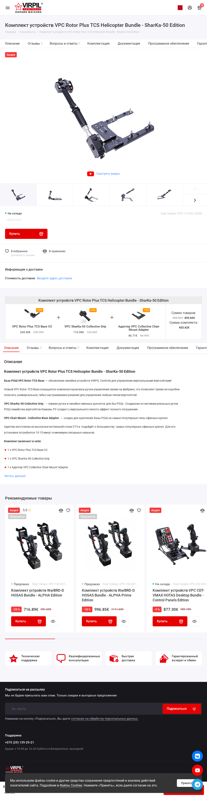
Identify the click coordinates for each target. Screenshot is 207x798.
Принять (187, 783)
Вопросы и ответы (65, 43)
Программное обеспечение (168, 43)
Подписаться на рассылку (25, 689)
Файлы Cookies (71, 785)
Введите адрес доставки (54, 278)
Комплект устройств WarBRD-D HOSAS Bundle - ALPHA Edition (37, 592)
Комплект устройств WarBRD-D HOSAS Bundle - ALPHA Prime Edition (108, 595)
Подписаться (177, 709)
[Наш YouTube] (197, 770)
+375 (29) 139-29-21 (19, 742)
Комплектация (98, 43)
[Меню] (7, 7)
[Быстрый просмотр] (53, 621)
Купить (20, 621)
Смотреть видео (108, 173)
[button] (195, 200)
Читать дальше (15, 476)
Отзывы (35, 43)
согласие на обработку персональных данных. (104, 718)
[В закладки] (68, 510)
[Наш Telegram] (197, 784)
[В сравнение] (60, 510)
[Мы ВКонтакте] (197, 756)
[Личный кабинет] (189, 7)
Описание (12, 43)
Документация (129, 43)
